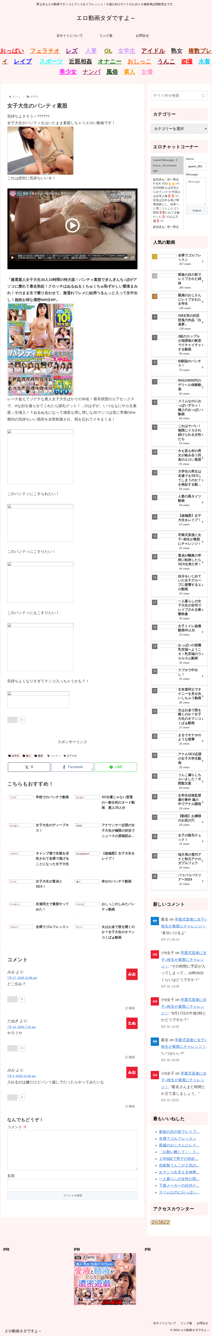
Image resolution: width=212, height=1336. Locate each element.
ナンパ (92, 72)
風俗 (112, 72)
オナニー (110, 61)
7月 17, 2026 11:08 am (22, 977)
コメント (17, 1127)
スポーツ (51, 61)
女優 (147, 72)
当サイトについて (164, 1323)
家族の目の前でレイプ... (179, 1132)
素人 (129, 72)
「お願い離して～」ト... (179, 1152)
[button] (203, 95)
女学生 (126, 51)
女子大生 (72, 755)
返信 (132, 1008)
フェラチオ (45, 51)
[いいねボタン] (12, 720)
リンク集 (186, 1323)
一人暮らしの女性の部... (179, 1179)
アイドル (153, 51)
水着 (204, 61)
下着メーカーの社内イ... (179, 1185)
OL (108, 51)
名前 (11, 1176)
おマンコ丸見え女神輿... (179, 1172)
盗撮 (187, 61)
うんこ (166, 61)
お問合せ (202, 1323)
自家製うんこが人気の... (179, 1165)
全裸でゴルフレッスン (177, 1139)
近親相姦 (80, 61)
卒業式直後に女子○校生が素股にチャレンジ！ (184, 959)
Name (190, 158)
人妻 (91, 51)
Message (192, 174)
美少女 (68, 72)
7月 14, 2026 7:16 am (21, 1027)
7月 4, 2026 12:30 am (21, 1076)
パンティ (55, 755)
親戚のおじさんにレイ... (179, 1145)
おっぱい (12, 51)
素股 (40, 755)
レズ (72, 51)
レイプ (23, 61)
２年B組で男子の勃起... (178, 1159)
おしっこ (140, 61)
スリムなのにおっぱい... (179, 1192)
